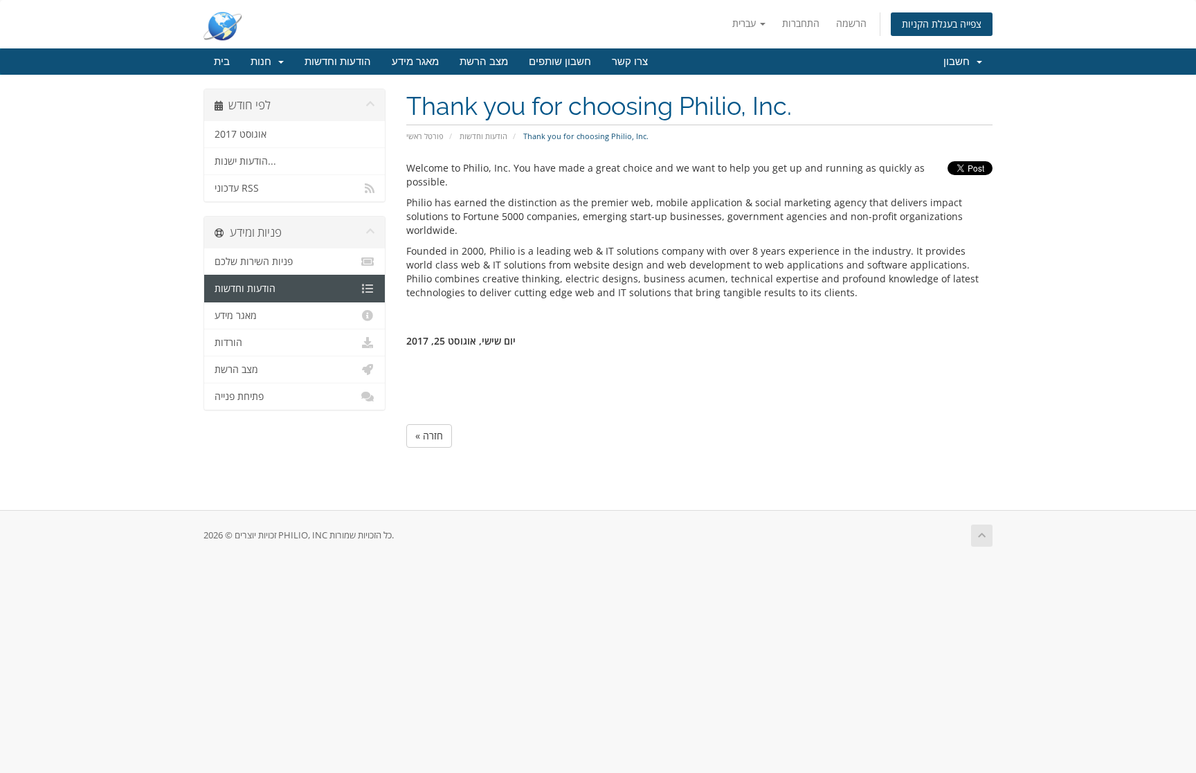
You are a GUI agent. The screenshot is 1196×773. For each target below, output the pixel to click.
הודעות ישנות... (245, 161)
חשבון (959, 61)
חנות (264, 61)
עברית (745, 23)
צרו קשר (630, 61)
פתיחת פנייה (239, 396)
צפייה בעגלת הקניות (941, 23)
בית (222, 61)
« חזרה (429, 435)
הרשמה (851, 23)
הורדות (228, 342)
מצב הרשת (484, 61)
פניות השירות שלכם (254, 261)
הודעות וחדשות (338, 61)
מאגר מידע (415, 61)
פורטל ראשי (425, 136)
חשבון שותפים (560, 61)
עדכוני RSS (237, 188)
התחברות (800, 23)
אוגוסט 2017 (240, 134)
